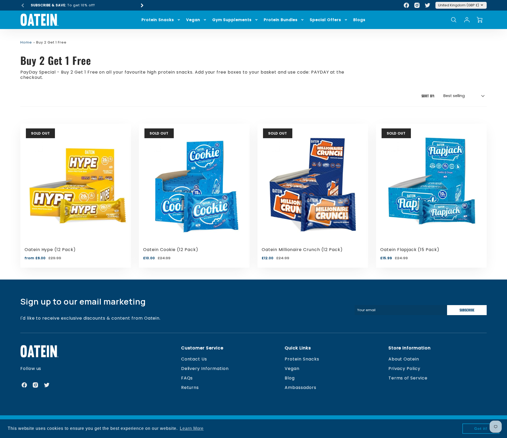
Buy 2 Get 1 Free (51, 42)
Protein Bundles (281, 19)
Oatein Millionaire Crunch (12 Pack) (302, 250)
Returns (190, 387)
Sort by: (428, 96)
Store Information (409, 348)
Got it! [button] (480, 428)
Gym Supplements (232, 19)
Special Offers (325, 19)
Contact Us (194, 359)
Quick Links (298, 348)
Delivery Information (205, 368)
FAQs (187, 378)
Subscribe (467, 309)
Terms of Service (408, 378)
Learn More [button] (192, 428)
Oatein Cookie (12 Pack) (170, 250)
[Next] (141, 5)
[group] (82, 5)
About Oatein (403, 359)
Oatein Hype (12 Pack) (50, 250)
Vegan (193, 19)
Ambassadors (300, 387)
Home (26, 42)
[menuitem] (161, 19)
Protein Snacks (158, 19)
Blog (290, 378)
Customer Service (202, 348)
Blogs (359, 19)
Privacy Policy (404, 368)
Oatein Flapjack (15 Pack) (409, 250)
